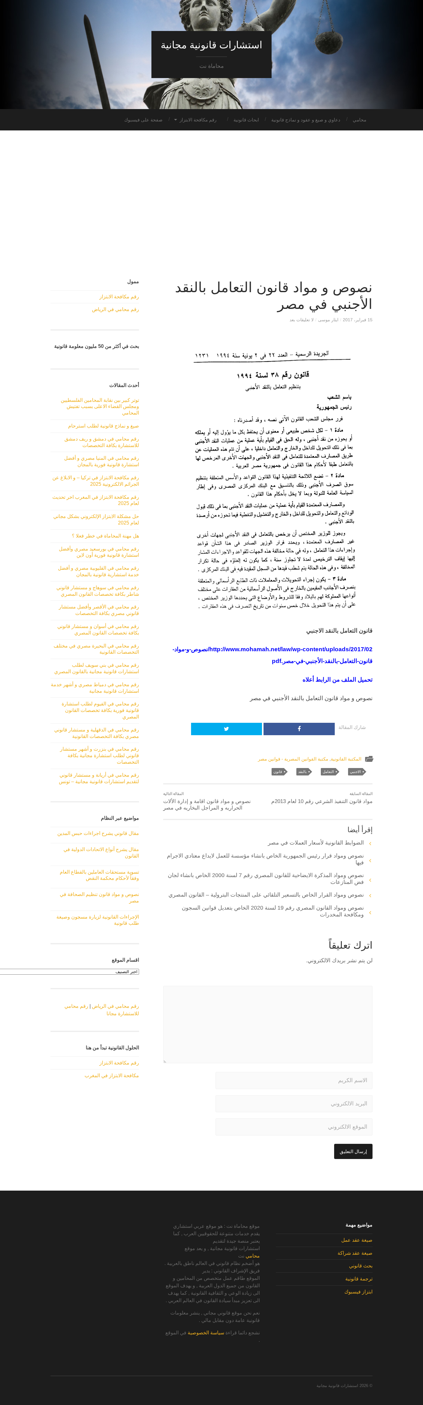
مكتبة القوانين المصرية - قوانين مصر (293, 759)
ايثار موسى (328, 319)
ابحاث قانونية (246, 119)
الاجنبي (355, 772)
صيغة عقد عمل (357, 1240)
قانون (277, 772)
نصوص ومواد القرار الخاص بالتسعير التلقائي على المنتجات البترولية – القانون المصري (266, 895)
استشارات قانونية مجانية (211, 44)
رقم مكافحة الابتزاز (198, 119)
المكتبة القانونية (346, 759)
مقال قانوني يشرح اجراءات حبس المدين (98, 833)
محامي (359, 119)
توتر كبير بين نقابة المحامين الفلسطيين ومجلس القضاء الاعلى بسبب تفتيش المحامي (100, 406)
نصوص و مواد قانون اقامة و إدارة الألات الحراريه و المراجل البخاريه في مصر (207, 801)
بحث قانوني (361, 1265)
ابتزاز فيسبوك (358, 1291)
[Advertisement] (211, 204)
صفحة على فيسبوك (143, 119)
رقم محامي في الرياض (115, 309)
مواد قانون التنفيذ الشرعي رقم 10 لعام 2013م (322, 798)
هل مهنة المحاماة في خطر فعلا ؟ (105, 535)
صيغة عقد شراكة (355, 1253)
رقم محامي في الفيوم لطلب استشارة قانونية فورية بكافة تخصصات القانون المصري (100, 710)
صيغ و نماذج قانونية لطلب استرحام (103, 425)
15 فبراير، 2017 (358, 319)
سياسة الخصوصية (206, 1332)
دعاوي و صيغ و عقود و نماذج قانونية (305, 119)
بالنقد (302, 772)
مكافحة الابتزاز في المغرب (112, 1075)
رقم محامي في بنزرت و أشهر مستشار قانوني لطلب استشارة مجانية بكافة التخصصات (99, 755)
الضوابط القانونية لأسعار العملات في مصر (315, 843)
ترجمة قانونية (359, 1278)
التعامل (328, 772)
